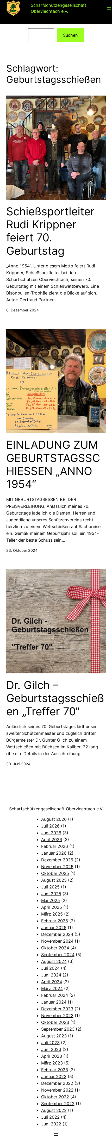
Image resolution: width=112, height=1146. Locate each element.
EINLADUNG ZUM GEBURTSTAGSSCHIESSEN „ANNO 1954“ (53, 464)
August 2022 (54, 1110)
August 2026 (54, 819)
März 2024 (52, 988)
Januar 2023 (53, 1076)
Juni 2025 (51, 893)
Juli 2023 (50, 1042)
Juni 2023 (51, 1049)
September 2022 (57, 1103)
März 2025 (52, 914)
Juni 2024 (51, 975)
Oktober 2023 (55, 1022)
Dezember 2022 (57, 1083)
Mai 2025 (50, 900)
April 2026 (51, 839)
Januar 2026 (53, 853)
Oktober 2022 (55, 1096)
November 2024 (57, 941)
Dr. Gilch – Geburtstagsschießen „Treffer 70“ (55, 698)
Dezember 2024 (57, 934)
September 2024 (57, 954)
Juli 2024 (50, 968)
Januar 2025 (53, 927)
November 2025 (57, 866)
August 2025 (54, 880)
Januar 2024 (53, 1002)
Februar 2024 (54, 995)
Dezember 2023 (57, 1008)
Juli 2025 (50, 887)
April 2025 (51, 907)
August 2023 (54, 1035)
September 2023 (57, 1029)
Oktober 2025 (55, 873)
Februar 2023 (54, 1069)
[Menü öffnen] (109, 8)
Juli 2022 (50, 1117)
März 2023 (52, 1063)
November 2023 (57, 1015)
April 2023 (51, 1056)
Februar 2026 (54, 846)
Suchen (70, 35)
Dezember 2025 (57, 859)
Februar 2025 (54, 920)
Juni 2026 (51, 832)
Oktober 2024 (55, 947)
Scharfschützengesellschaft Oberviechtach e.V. (56, 808)
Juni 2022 (51, 1123)
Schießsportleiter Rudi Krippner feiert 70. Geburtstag (50, 231)
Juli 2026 (50, 826)
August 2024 (54, 961)
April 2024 (51, 981)
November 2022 (57, 1090)
